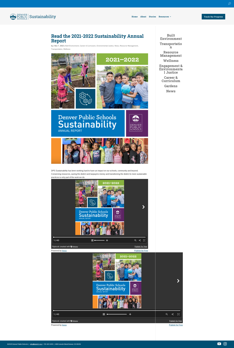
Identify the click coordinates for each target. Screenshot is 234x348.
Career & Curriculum (88, 46)
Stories (152, 17)
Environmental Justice (105, 46)
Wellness (66, 49)
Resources (164, 17)
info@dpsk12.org (36, 344)
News (117, 46)
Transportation (56, 49)
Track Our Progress (213, 16)
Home (135, 17)
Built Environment (72, 46)
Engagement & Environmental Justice (171, 69)
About (143, 17)
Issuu (64, 251)
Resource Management (129, 46)
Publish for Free (141, 251)
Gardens (170, 86)
